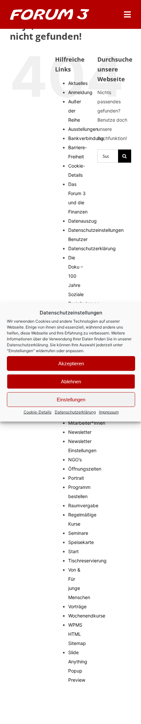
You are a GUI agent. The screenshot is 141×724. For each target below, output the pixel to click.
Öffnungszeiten (84, 469)
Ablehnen (71, 381)
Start (73, 551)
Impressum (109, 412)
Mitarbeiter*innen (86, 423)
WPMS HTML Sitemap (77, 634)
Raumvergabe (83, 505)
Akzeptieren (71, 363)
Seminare (78, 533)
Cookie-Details (37, 412)
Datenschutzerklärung (27, 344)
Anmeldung (80, 92)
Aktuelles (78, 83)
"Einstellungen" (21, 350)
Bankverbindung (86, 138)
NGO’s (75, 459)
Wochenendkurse (86, 615)
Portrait (76, 478)
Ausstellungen (83, 129)
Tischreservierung (87, 560)
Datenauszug (82, 221)
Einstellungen (71, 399)
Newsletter (79, 432)
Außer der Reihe (74, 111)
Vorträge (77, 606)
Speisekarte (81, 542)
